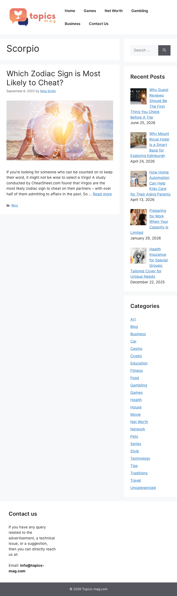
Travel (135, 480)
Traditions (139, 473)
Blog (14, 205)
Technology (140, 458)
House (136, 407)
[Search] (164, 50)
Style (134, 451)
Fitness (136, 370)
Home (70, 11)
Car (133, 341)
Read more (102, 194)
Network (137, 429)
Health (136, 400)
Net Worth (114, 11)
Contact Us (98, 24)
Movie (135, 414)
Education (139, 363)
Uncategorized (143, 488)
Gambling (139, 11)
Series (135, 444)
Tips (134, 466)
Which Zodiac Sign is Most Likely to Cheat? (53, 78)
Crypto (136, 356)
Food (134, 378)
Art (133, 319)
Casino (136, 348)
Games (90, 11)
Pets (134, 436)
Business (72, 24)
